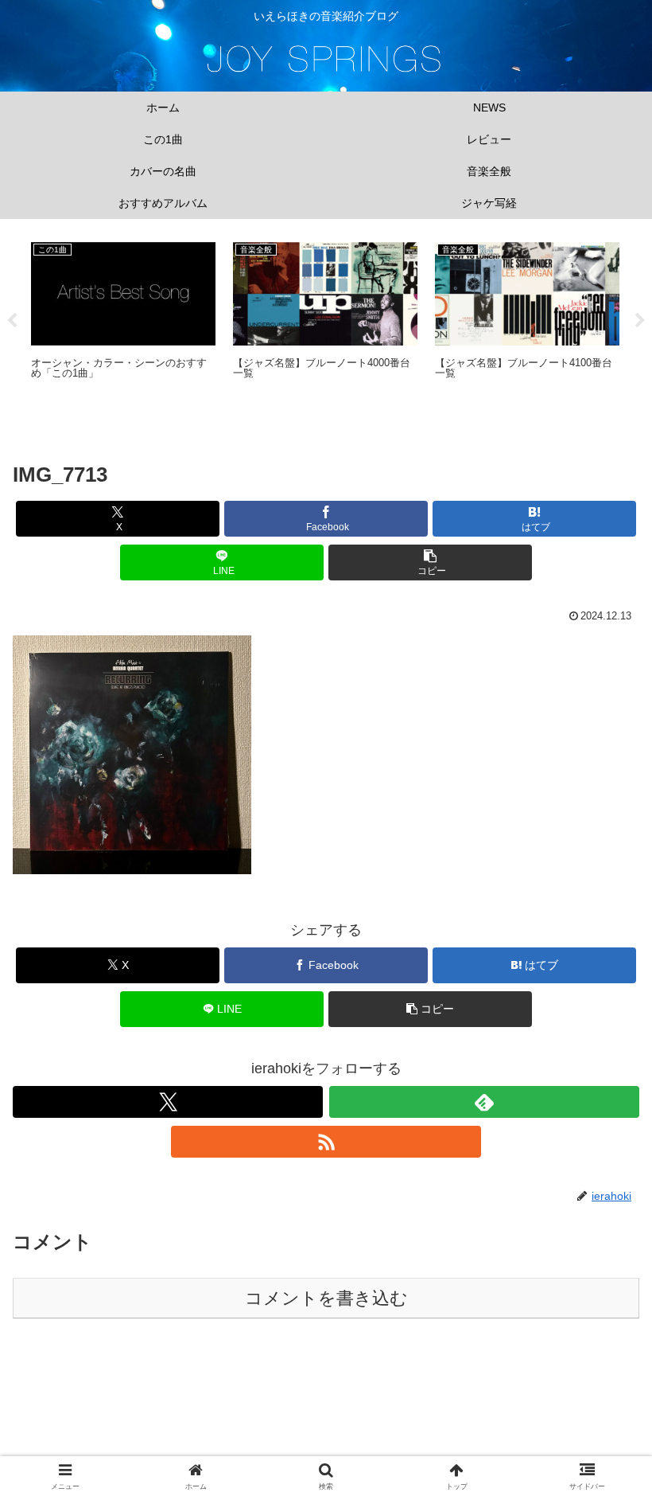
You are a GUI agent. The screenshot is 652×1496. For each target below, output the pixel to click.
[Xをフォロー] (168, 1102)
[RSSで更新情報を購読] (326, 1142)
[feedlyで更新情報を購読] (484, 1102)
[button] (430, 562)
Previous (12, 321)
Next (640, 321)
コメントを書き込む (326, 1298)
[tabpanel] (123, 317)
